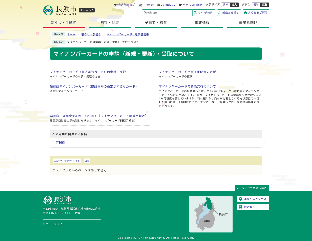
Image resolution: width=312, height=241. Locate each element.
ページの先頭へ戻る (254, 188)
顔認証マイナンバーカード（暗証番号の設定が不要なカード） (94, 86)
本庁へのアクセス (255, 199)
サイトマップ (54, 224)
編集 (87, 160)
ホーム (71, 34)
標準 (225, 4)
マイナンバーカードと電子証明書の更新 (187, 71)
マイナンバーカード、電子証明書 (128, 34)
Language (168, 4)
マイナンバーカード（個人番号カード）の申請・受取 (88, 71)
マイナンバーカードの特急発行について (187, 86)
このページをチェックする (67, 160)
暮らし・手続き (91, 34)
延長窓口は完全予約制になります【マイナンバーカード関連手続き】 (99, 115)
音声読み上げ (126, 4)
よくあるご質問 (258, 12)
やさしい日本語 (193, 5)
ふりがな (148, 5)
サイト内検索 (205, 12)
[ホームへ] (60, 14)
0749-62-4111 (61, 213)
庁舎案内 (249, 207)
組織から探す (230, 12)
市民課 (60, 142)
